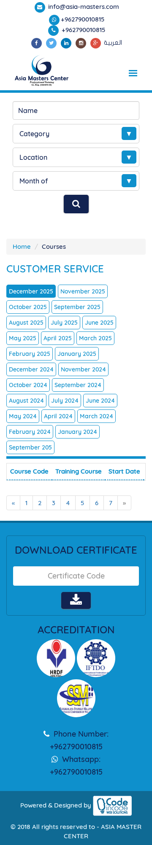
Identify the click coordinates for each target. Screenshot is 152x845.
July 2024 (65, 400)
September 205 (30, 447)
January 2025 (76, 354)
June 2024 (100, 400)
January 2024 (77, 432)
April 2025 (57, 338)
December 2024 (31, 369)
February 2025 (29, 354)
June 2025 (99, 322)
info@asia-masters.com (82, 7)
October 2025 (28, 307)
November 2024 (83, 369)
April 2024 (58, 416)
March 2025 (95, 338)
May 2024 (23, 416)
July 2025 (64, 322)
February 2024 (30, 432)
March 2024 (96, 416)
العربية (113, 42)
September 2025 (77, 307)
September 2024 (77, 385)
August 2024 (26, 400)
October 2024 (28, 385)
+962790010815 (83, 19)
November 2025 (82, 291)
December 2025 (31, 291)
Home (22, 246)
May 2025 (22, 338)
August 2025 (26, 322)
